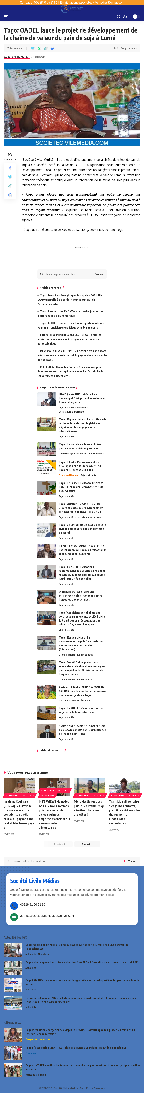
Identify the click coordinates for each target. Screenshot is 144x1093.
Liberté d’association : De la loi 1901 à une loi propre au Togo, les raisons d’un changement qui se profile (82, 549)
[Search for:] (67, 274)
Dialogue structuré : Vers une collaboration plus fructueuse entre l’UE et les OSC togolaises (80, 595)
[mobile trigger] (7, 17)
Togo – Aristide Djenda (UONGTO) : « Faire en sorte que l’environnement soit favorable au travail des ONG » (81, 507)
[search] (118, 17)
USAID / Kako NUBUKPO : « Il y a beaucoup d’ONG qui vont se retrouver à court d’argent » (82, 398)
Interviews (82, 407)
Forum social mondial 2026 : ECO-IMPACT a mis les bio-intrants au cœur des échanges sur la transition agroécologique (69, 339)
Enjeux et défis (66, 407)
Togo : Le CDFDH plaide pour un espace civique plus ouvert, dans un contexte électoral (82, 528)
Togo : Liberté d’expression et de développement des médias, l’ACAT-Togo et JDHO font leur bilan (80, 465)
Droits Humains (67, 654)
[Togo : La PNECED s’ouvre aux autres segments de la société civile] (46, 713)
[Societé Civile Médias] (72, 9)
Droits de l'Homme (68, 475)
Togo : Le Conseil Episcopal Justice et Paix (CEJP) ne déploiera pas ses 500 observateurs (81, 486)
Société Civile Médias (17, 57)
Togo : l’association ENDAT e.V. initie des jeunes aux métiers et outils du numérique (76, 1047)
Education (30, 1053)
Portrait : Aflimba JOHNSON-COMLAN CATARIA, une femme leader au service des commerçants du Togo (82, 691)
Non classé (44, 953)
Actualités (30, 953)
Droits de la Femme (35, 1074)
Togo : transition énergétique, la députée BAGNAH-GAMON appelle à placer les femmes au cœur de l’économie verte (69, 300)
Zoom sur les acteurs (81, 700)
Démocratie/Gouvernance (72, 453)
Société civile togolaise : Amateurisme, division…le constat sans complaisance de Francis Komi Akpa (82, 729)
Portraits (63, 700)
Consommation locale (20, 795)
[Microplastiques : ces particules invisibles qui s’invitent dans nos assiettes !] (89, 787)
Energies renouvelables (37, 1039)
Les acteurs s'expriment (71, 411)
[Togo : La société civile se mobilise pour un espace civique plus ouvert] (46, 449)
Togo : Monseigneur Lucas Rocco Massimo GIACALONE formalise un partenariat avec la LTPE (81, 962)
